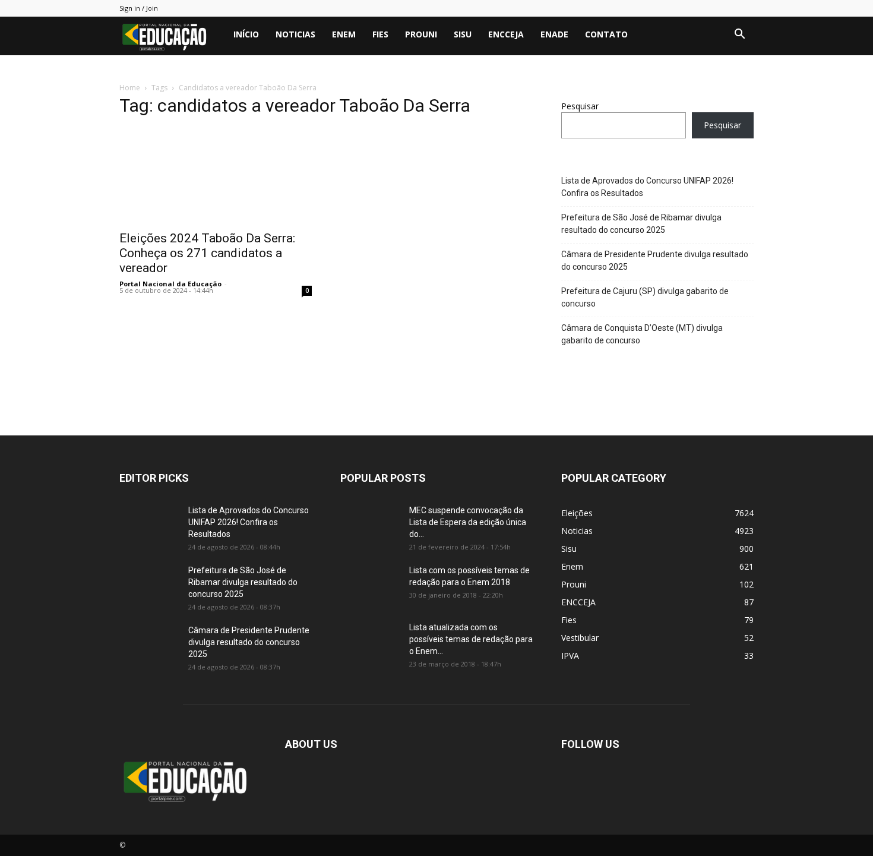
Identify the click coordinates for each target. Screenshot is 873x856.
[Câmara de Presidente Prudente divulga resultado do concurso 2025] (149, 645)
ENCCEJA (506, 34)
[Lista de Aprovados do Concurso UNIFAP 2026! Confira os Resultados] (149, 525)
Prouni (421, 34)
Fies (380, 34)
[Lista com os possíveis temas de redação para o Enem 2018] (370, 585)
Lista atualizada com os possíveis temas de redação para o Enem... (471, 639)
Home (129, 88)
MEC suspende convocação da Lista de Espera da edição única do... (467, 522)
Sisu (463, 34)
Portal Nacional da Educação (170, 283)
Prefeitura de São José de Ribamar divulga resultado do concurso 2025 (641, 224)
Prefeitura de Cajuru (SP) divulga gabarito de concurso (645, 297)
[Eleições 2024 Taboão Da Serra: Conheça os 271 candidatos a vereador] (215, 175)
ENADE (554, 34)
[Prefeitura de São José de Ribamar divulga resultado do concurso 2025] (149, 585)
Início (246, 34)
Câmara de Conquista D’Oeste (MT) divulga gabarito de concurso (642, 334)
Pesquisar (580, 106)
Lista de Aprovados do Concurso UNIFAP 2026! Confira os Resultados (647, 187)
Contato (606, 34)
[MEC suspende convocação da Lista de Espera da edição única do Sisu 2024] (368, 523)
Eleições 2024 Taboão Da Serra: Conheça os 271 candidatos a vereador (207, 253)
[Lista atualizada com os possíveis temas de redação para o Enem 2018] (370, 642)
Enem (344, 34)
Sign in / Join (138, 8)
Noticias (295, 34)
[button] (739, 35)
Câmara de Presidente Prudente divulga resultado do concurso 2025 (654, 260)
